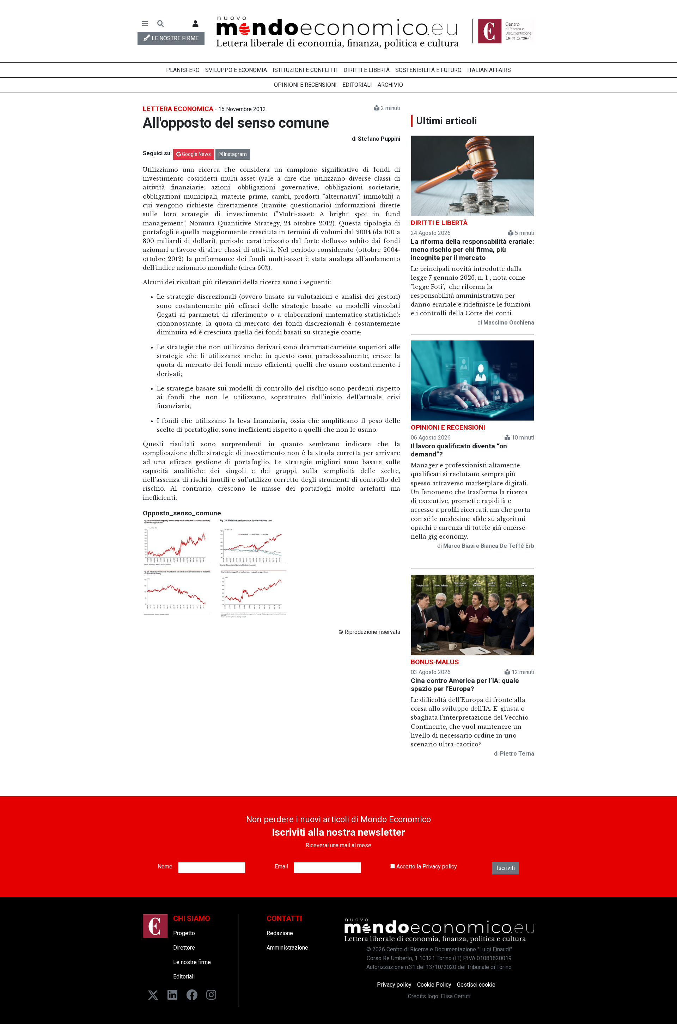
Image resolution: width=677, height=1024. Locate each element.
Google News (196, 154)
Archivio (390, 84)
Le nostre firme (192, 962)
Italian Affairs (489, 70)
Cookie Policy (434, 984)
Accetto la (426, 866)
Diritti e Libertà (366, 70)
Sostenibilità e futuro (428, 70)
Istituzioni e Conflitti (305, 70)
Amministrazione (287, 947)
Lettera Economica (178, 109)
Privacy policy (439, 866)
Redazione (280, 933)
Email (281, 866)
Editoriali (357, 84)
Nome (165, 866)
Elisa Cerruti (455, 996)
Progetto (184, 933)
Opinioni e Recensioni (305, 84)
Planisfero (183, 70)
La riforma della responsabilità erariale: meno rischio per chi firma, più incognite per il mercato (472, 249)
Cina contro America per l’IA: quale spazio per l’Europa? (465, 685)
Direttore (184, 947)
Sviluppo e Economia (236, 70)
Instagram (235, 154)
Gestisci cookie (476, 984)
